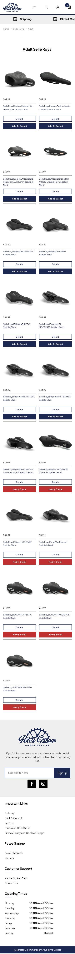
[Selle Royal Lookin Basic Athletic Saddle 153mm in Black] (55, 79)
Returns (9, 823)
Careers (9, 858)
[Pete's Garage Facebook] (32, 784)
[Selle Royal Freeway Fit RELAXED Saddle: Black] (55, 369)
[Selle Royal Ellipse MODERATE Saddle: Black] (19, 515)
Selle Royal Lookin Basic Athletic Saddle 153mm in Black (54, 107)
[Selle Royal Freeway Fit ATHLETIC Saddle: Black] (19, 369)
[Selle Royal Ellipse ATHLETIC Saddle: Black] (19, 297)
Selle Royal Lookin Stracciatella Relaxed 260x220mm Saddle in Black (18, 182)
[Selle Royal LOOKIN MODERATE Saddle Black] (55, 587)
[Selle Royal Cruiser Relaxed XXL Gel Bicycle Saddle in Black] (19, 79)
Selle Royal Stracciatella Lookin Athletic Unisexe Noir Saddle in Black (54, 182)
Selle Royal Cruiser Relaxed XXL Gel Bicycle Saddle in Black (18, 107)
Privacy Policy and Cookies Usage (24, 833)
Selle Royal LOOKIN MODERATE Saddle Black (54, 616)
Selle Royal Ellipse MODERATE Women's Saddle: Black (53, 471)
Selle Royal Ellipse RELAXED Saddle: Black (52, 253)
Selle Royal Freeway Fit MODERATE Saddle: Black (51, 325)
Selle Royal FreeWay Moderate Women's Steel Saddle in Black (18, 471)
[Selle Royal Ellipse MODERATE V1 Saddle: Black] (19, 224)
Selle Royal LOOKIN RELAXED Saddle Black (17, 689)
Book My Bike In (14, 853)
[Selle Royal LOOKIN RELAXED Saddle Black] (19, 660)
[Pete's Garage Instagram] (43, 784)
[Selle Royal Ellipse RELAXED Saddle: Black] (55, 224)
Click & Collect (13, 818)
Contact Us (11, 883)
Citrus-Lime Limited (51, 949)
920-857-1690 (16, 877)
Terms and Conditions (17, 828)
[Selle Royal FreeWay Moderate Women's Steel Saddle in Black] (19, 442)
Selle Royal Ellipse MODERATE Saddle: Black (17, 543)
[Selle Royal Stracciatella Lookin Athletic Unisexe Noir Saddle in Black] (55, 152)
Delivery (9, 813)
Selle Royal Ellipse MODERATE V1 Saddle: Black (18, 253)
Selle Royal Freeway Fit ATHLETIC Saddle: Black (19, 398)
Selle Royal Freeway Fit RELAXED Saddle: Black (55, 398)
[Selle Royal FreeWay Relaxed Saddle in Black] (55, 515)
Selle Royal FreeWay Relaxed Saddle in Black (53, 543)
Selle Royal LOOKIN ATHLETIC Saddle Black (17, 616)
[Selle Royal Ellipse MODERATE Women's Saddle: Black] (55, 442)
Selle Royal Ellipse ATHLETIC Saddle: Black (16, 325)
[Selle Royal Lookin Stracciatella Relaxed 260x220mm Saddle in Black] (19, 152)
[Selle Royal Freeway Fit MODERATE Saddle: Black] (55, 297)
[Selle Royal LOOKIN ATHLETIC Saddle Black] (19, 587)
